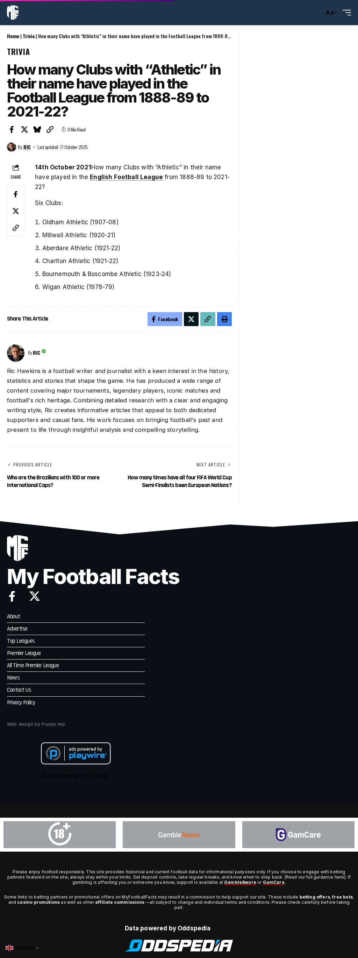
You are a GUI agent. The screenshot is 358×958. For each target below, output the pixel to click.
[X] (35, 596)
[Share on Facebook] (12, 129)
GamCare (274, 882)
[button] (317, 12)
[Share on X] (25, 129)
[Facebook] (12, 596)
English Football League (126, 177)
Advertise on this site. (76, 775)
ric (27, 146)
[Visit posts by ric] (11, 147)
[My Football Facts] (13, 12)
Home (13, 36)
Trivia (29, 36)
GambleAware (240, 882)
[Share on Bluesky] (37, 129)
